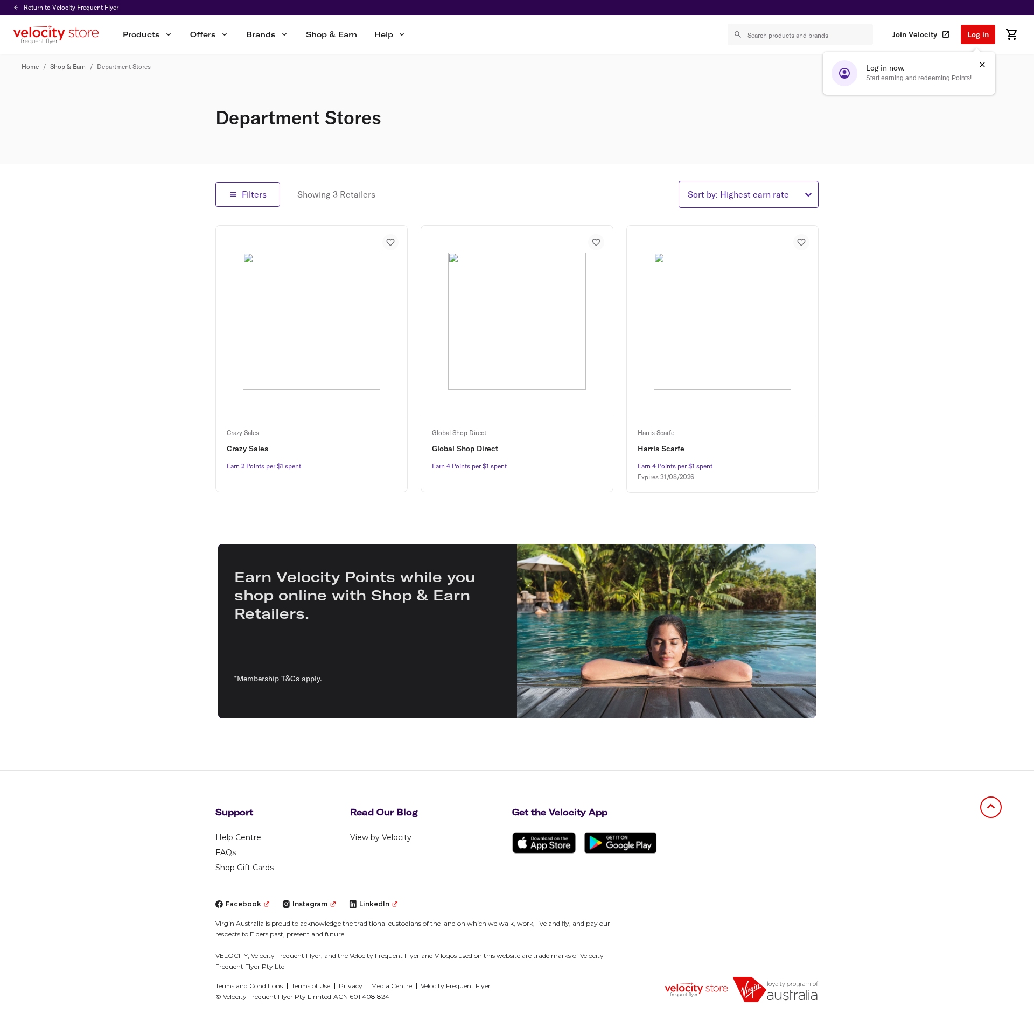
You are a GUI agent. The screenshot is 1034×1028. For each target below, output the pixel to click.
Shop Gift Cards (244, 867)
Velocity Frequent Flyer (456, 986)
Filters (254, 194)
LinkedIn (374, 904)
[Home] (56, 34)
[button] (147, 34)
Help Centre (238, 837)
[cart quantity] (1011, 34)
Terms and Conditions (249, 986)
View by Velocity (380, 837)
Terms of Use (310, 986)
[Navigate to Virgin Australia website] (775, 989)
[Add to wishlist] (390, 242)
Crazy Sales (247, 448)
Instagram (309, 904)
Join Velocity (914, 34)
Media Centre (391, 986)
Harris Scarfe (661, 448)
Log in (978, 34)
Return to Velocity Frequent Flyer (71, 7)
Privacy (350, 986)
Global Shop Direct (465, 448)
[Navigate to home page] (696, 989)
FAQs (225, 852)
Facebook (243, 904)
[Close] (982, 64)
